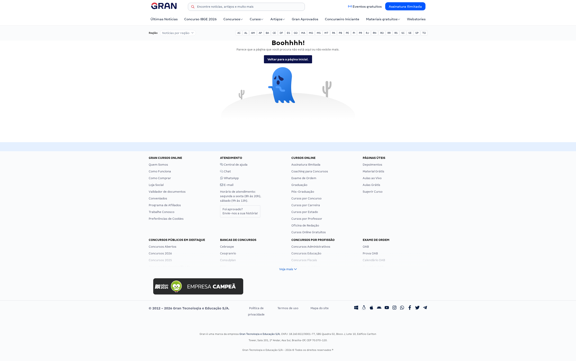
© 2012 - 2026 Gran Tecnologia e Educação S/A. (189, 308)
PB (340, 33)
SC (403, 33)
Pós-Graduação (302, 191)
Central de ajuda (235, 164)
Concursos (231, 19)
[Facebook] (409, 308)
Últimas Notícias (164, 19)
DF (281, 33)
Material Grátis (373, 171)
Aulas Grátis (371, 185)
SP (416, 33)
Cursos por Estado (304, 212)
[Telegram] (425, 308)
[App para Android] (379, 308)
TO (424, 33)
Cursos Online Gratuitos (308, 232)
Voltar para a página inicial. (288, 59)
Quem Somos (158, 164)
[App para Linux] (364, 308)
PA (333, 33)
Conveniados (158, 198)
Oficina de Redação (305, 225)
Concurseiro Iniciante (342, 19)
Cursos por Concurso (306, 198)
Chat (227, 171)
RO (382, 33)
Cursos (255, 19)
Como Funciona (160, 171)
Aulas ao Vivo (372, 178)
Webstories (416, 19)
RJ (367, 33)
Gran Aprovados (305, 19)
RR (389, 33)
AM (253, 33)
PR (360, 33)
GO (295, 33)
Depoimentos (372, 164)
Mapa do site (319, 308)
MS (319, 33)
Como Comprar (160, 178)
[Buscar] (193, 7)
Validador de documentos (167, 191)
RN (374, 33)
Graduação (299, 185)
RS (396, 33)
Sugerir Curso (372, 191)
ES (288, 33)
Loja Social (156, 185)
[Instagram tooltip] (394, 308)
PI (354, 33)
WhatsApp (231, 178)
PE (347, 33)
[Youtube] (387, 308)
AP (260, 33)
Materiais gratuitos (381, 19)
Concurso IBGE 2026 (200, 19)
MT (326, 33)
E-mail (228, 185)
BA (267, 33)
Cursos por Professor (306, 218)
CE (274, 33)
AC (239, 33)
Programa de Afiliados (165, 205)
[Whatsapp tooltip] (402, 308)
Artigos (276, 19)
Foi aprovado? (240, 211)
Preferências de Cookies (166, 218)
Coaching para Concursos (309, 171)
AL (245, 33)
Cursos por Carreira (305, 205)
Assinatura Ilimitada (405, 6)
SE (410, 33)
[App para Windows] (356, 308)
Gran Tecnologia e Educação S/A (259, 334)
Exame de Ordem (303, 178)
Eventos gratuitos (367, 6)
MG (311, 33)
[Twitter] (417, 308)
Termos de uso (287, 308)
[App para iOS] (371, 308)
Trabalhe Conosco (161, 212)
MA (303, 33)
